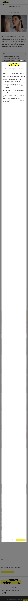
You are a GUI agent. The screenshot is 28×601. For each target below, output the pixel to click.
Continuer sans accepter (19, 60)
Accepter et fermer (21, 539)
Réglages (12, 539)
